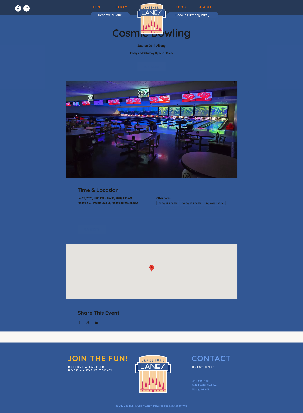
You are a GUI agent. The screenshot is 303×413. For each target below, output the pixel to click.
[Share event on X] (88, 322)
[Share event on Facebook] (79, 322)
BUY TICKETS (151, 66)
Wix (185, 405)
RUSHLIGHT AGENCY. (140, 405)
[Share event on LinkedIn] (96, 322)
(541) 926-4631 (200, 380)
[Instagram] (26, 8)
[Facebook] (18, 8)
